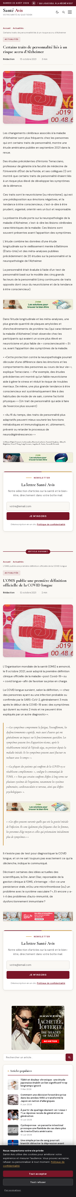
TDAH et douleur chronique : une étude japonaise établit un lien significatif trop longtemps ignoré (44, 1082)
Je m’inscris (37, 516)
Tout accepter (38, 1173)
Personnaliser (12, 1190)
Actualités (18, 28)
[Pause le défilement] (34, 3)
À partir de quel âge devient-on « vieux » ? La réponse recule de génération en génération (44, 1113)
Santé (13, 10)
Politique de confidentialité (51, 524)
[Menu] (70, 12)
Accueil (6, 28)
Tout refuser (38, 1182)
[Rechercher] (63, 12)
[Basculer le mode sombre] (57, 12)
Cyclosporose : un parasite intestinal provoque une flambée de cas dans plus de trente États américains (43, 1128)
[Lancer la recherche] (69, 1057)
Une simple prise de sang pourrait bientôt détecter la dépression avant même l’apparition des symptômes (42, 1143)
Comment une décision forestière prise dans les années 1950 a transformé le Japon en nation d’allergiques (43, 1097)
